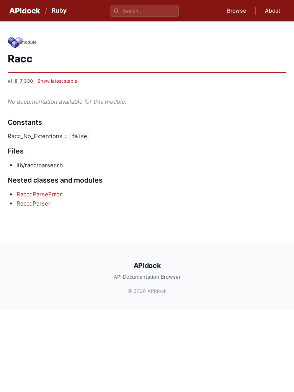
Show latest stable (57, 81)
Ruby (59, 10)
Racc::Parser (33, 203)
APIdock (24, 10)
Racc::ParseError (39, 194)
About (272, 10)
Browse (236, 10)
